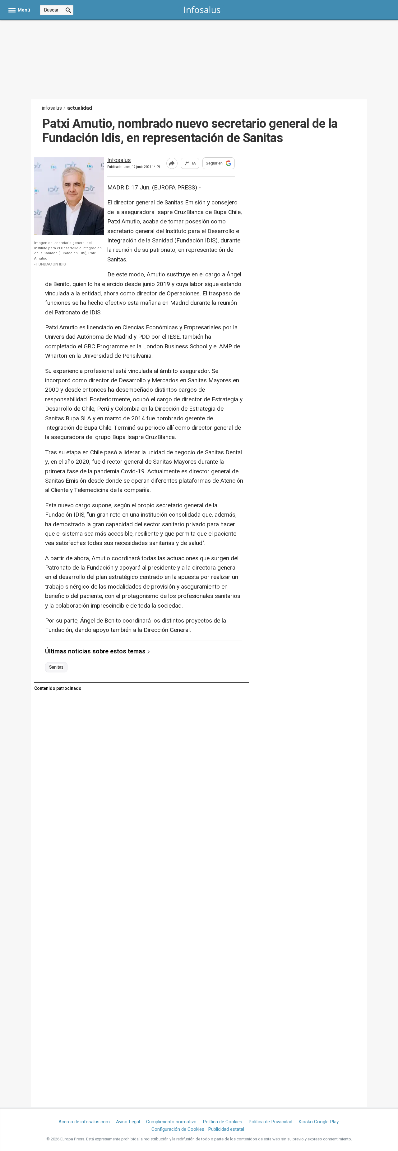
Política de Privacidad (270, 1121)
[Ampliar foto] (74, 233)
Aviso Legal (128, 1121)
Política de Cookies (222, 1121)
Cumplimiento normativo (171, 1121)
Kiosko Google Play (318, 1121)
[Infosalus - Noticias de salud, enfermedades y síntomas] (202, 9)
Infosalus (119, 160)
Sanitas (56, 667)
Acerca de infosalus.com (84, 1121)
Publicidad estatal (226, 1129)
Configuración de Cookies (177, 1129)
